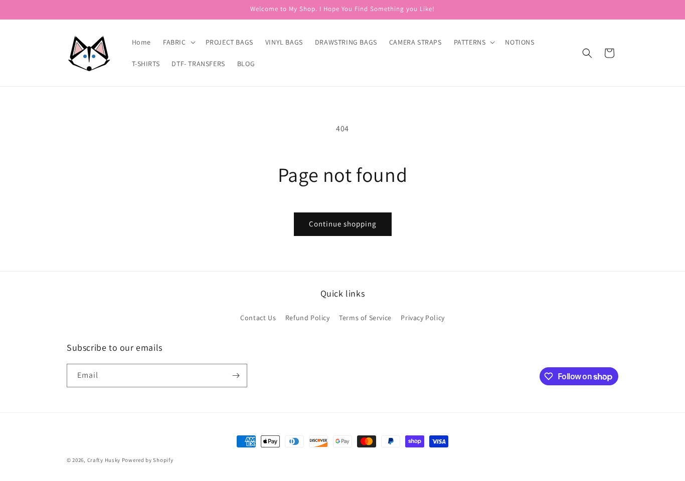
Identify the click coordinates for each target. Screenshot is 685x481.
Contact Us (258, 317)
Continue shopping (343, 223)
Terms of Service (365, 317)
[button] (178, 42)
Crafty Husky (104, 459)
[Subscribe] (236, 375)
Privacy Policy (422, 317)
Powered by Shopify (148, 459)
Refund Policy (307, 317)
